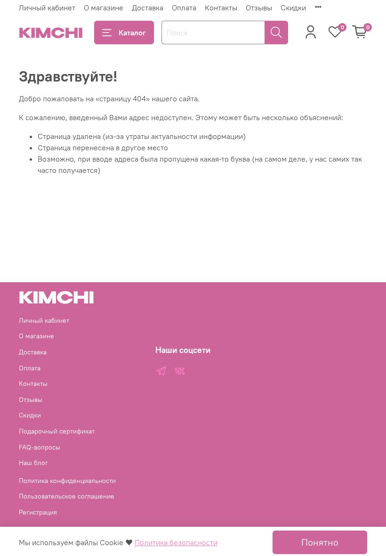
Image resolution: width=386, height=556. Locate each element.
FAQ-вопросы (39, 447)
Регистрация (38, 512)
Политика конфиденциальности (67, 480)
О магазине (103, 7)
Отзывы (259, 7)
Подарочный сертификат (57, 431)
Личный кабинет (47, 7)
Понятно (319, 542)
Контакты (221, 7)
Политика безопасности (176, 542)
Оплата (184, 7)
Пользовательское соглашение (66, 496)
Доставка (147, 7)
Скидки (293, 7)
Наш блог (33, 462)
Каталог (132, 32)
